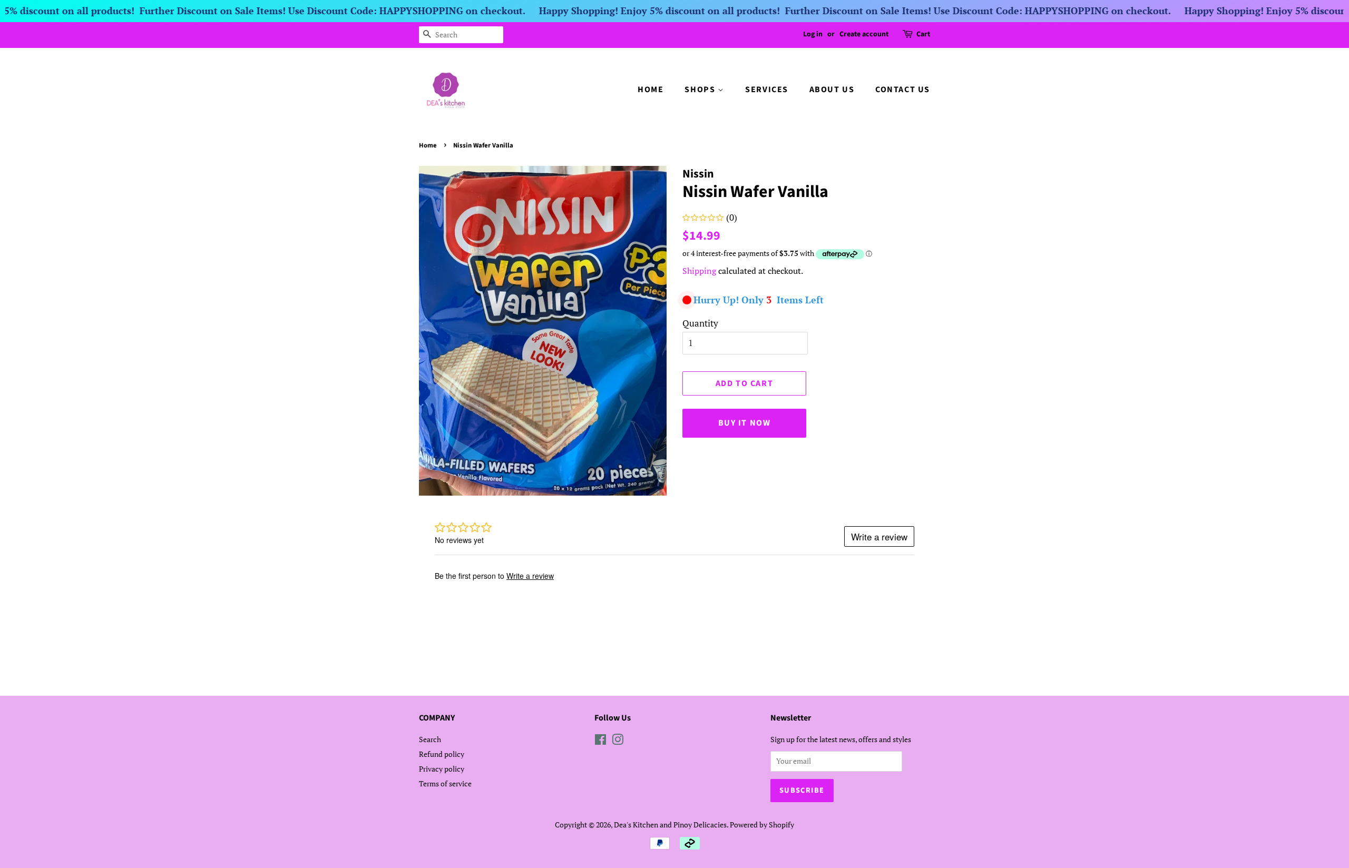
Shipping (699, 271)
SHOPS (701, 89)
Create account (863, 34)
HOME (650, 89)
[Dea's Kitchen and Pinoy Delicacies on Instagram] (617, 741)
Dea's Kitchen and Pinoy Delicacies (670, 825)
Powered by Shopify (762, 825)
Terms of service (445, 783)
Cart (923, 34)
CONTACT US (902, 89)
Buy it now (744, 423)
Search (430, 739)
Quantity (700, 323)
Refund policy (441, 754)
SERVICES (766, 89)
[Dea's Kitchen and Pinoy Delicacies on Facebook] (600, 741)
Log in (813, 34)
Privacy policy (441, 769)
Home (428, 145)
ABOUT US (832, 89)
